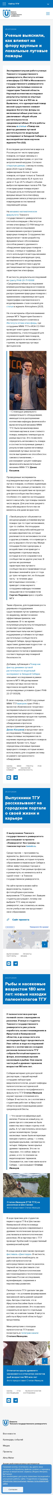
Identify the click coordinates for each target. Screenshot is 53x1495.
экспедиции (13, 1393)
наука (9, 766)
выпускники (12, 954)
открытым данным (16, 165)
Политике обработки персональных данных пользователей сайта (25, 1481)
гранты (29, 766)
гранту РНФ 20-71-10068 (22, 280)
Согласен (13, 1489)
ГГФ (19, 1391)
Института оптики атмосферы (22, 323)
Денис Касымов (15, 729)
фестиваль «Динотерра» (19, 1254)
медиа (24, 956)
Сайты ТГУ (13, 4)
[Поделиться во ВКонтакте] (9, 777)
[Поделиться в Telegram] (15, 777)
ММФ (19, 766)
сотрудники (29, 1393)
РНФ (39, 766)
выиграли (22, 703)
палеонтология (33, 1391)
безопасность (25, 770)
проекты (27, 954)
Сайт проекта (20, 919)
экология (25, 768)
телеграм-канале (29, 1333)
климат (10, 770)
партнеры (11, 768)
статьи (10, 306)
